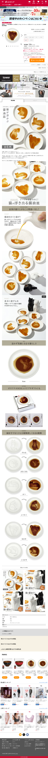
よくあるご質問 (27, 743)
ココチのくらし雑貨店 (6, 633)
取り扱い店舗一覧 (6, 747)
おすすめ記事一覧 (16, 739)
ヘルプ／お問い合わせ (29, 739)
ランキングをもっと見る (43, 682)
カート (13, 741)
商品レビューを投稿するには (40, 71)
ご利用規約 (37, 739)
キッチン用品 (22, 7)
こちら (16, 753)
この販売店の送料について (38, 31)
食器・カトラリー (30, 7)
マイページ (14, 743)
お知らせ (26, 741)
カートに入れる (37, 60)
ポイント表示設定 (16, 745)
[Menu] (2, 1)
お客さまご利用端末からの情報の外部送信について (40, 745)
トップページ (3, 7)
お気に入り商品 (5, 741)
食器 (36, 7)
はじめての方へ (27, 745)
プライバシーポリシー (39, 741)
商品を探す (4, 739)
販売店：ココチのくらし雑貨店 (37, 29)
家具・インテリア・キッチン (12, 7)
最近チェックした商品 (6, 743)
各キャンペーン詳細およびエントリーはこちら (33, 50)
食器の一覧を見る (42, 67)
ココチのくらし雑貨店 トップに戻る (38, 64)
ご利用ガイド (15, 747)
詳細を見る (5, 677)
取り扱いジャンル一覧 (6, 745)
